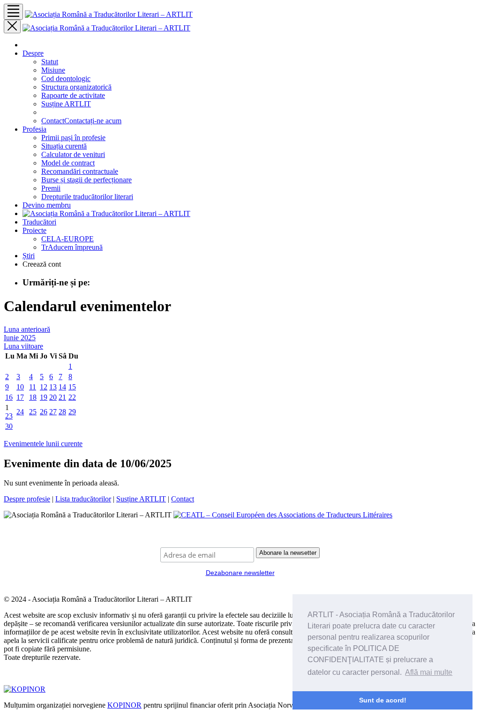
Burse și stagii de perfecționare (86, 180)
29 (72, 412)
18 (33, 397)
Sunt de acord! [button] (382, 700)
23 (9, 416)
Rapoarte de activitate (73, 95)
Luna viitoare (23, 346)
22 (72, 397)
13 (53, 387)
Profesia (34, 129)
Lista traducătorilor (83, 499)
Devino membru (46, 205)
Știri (28, 256)
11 (32, 387)
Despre (33, 53)
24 (20, 412)
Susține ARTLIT (66, 104)
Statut (49, 62)
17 (20, 397)
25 (33, 412)
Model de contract (68, 163)
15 (72, 387)
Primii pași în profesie (73, 138)
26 (43, 412)
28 (62, 412)
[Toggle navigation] (13, 12)
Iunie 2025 (20, 338)
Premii (50, 188)
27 (53, 412)
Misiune (53, 70)
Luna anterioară (27, 329)
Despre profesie (27, 499)
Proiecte (34, 230)
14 (62, 387)
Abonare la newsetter (287, 552)
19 (43, 397)
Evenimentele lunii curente (43, 444)
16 (9, 397)
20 (53, 397)
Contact (81, 121)
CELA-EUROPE (67, 239)
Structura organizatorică (76, 87)
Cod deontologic (65, 78)
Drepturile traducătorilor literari (87, 197)
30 (9, 426)
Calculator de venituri (73, 154)
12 (43, 387)
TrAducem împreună (72, 247)
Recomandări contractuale (79, 171)
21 (62, 397)
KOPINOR (124, 705)
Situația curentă (64, 146)
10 (20, 387)
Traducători (39, 222)
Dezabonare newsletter (240, 572)
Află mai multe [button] (428, 672)
